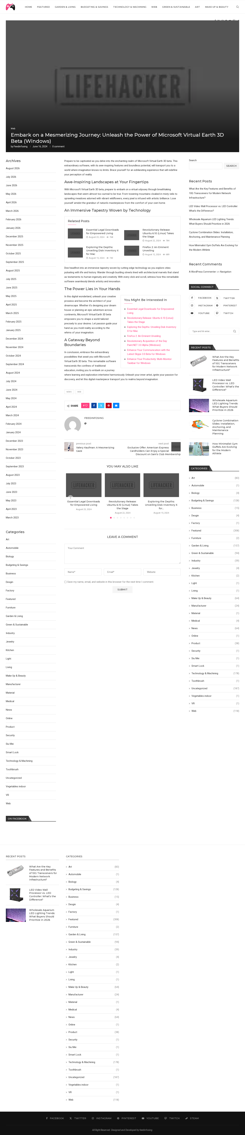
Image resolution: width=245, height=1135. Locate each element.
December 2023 (14, 440)
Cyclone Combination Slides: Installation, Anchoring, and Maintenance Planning (225, 427)
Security (215, 650)
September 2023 (15, 466)
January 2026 (13, 227)
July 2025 (11, 279)
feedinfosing (21, 146)
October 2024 (13, 355)
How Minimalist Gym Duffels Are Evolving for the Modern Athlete (225, 448)
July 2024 (11, 381)
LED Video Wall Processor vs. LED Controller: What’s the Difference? (225, 385)
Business (215, 508)
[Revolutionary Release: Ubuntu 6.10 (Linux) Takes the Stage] (131, 235)
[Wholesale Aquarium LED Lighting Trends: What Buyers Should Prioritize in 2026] (199, 405)
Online (215, 635)
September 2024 (15, 364)
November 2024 (14, 347)
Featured (43, 7)
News (215, 628)
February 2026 (13, 219)
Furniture (215, 538)
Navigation (225, 271)
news (69, 392)
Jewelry (215, 568)
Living (215, 590)
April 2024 (11, 406)
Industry (215, 560)
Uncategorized (215, 688)
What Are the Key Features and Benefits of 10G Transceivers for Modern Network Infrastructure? (212, 193)
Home (28, 7)
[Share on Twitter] (101, 405)
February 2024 (13, 423)
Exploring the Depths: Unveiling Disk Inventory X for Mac (102, 251)
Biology (215, 493)
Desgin (215, 515)
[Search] (237, 7)
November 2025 (14, 245)
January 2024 (13, 432)
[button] (70, 498)
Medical (215, 620)
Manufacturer (215, 605)
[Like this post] (86, 405)
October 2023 (13, 457)
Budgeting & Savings (94, 7)
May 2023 (11, 500)
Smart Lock (215, 665)
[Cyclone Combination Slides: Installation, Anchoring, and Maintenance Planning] (199, 425)
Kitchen (215, 575)
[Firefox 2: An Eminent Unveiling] (131, 251)
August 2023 (13, 474)
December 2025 (14, 236)
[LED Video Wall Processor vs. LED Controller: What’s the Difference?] (199, 385)
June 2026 (11, 185)
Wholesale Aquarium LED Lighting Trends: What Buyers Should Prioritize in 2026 (225, 405)
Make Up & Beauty (216, 7)
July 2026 (11, 176)
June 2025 (11, 287)
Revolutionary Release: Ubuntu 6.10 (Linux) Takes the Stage (158, 233)
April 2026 (11, 202)
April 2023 (11, 509)
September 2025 (15, 262)
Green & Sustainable (176, 7)
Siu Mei (215, 658)
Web (154, 7)
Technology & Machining (129, 7)
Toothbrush (215, 680)
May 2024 (11, 398)
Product (215, 643)
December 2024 (14, 338)
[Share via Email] (116, 405)
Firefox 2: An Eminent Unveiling (144, 336)
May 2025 (11, 296)
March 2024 (12, 415)
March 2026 (12, 210)
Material (215, 613)
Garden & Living (65, 7)
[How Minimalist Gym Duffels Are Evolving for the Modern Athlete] (199, 449)
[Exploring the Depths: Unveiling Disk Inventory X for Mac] (75, 253)
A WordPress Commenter (202, 271)
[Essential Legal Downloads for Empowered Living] (75, 233)
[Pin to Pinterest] (109, 405)
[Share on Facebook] (94, 405)
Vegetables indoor (215, 695)
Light (215, 583)
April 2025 (11, 304)
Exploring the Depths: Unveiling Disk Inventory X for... (161, 505)
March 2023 (12, 517)
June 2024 (11, 389)
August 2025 (13, 270)
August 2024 (13, 372)
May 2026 (11, 193)
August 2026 (13, 168)
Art (197, 7)
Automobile (215, 485)
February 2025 (13, 321)
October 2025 (13, 253)
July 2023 (11, 483)
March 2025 (12, 313)
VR (215, 703)
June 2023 (11, 492)
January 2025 (13, 330)
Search (193, 160)
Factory (215, 523)
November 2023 (14, 449)
